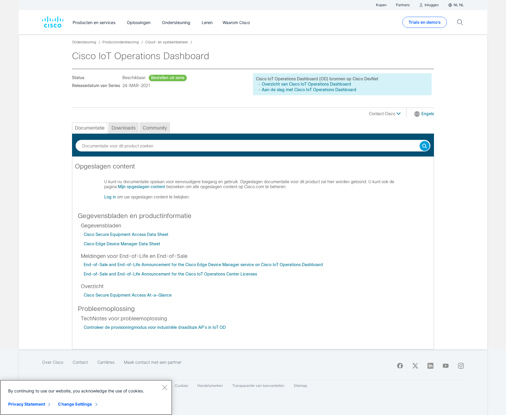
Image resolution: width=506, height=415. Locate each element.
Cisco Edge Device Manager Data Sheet (122, 243)
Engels (427, 113)
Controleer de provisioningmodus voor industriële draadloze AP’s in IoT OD (155, 327)
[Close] (164, 387)
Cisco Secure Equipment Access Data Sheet (126, 234)
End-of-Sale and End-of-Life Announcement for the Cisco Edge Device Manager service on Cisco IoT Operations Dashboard (203, 264)
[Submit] (425, 146)
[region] (86, 397)
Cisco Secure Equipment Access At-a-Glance (128, 295)
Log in (110, 197)
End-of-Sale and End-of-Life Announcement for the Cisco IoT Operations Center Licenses (170, 274)
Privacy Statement (26, 404)
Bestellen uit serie (167, 77)
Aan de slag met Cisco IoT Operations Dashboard (309, 89)
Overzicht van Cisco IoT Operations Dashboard (306, 84)
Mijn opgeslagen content (141, 186)
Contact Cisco (382, 113)
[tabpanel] (253, 184)
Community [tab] (155, 127)
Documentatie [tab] (90, 127)
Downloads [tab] (124, 127)
